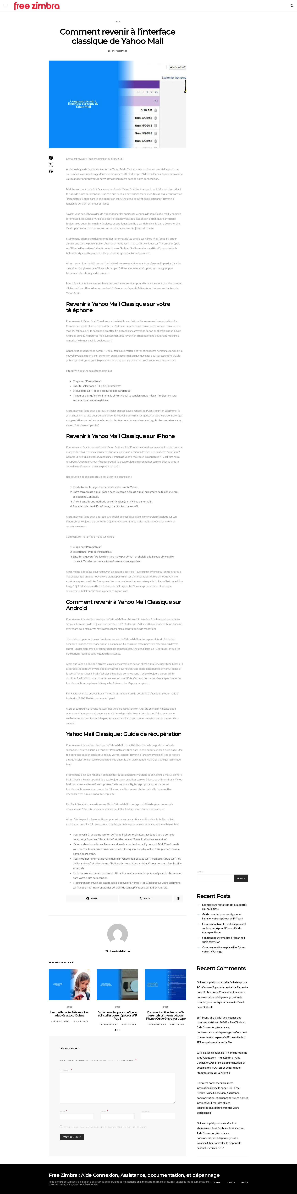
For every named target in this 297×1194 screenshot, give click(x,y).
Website (145, 1111)
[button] (115, 1030)
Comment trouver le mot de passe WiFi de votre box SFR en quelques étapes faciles (222, 1037)
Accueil (216, 1182)
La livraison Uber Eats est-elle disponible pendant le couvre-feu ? (219, 1142)
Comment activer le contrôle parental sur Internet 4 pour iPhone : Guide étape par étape (166, 1015)
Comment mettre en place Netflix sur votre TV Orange (224, 949)
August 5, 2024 (81, 1021)
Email (104, 1111)
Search (200, 872)
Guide (231, 1182)
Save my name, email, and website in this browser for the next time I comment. (105, 1127)
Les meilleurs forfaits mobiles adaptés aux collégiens (69, 1014)
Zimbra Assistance (117, 51)
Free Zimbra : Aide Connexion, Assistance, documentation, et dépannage (134, 1175)
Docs (117, 21)
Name (63, 1111)
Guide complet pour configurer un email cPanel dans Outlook (220, 1002)
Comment (65, 1070)
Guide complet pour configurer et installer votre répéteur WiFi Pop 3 (117, 1015)
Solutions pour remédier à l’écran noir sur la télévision (223, 939)
